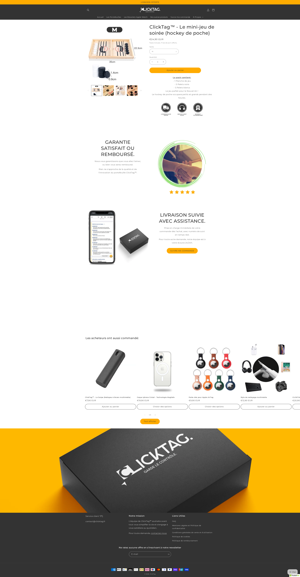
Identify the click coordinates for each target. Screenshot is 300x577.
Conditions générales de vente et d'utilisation (192, 532)
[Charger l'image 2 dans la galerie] (108, 90)
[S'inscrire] (168, 554)
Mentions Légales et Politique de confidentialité (186, 526)
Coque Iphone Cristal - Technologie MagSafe (156, 397)
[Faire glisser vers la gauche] (88, 90)
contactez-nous (159, 533)
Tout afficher (150, 421)
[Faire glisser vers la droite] (141, 90)
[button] (88, 10)
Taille (151, 47)
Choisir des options (162, 406)
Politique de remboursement (185, 541)
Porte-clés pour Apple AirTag (201, 397)
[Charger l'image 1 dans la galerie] (96, 90)
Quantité (153, 57)
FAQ (174, 521)
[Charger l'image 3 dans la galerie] (120, 90)
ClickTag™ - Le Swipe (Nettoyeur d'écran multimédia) (108, 397)
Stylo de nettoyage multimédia (254, 397)
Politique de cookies (181, 537)
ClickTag (153, 574)
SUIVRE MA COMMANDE (182, 251)
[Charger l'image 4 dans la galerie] (132, 90)
